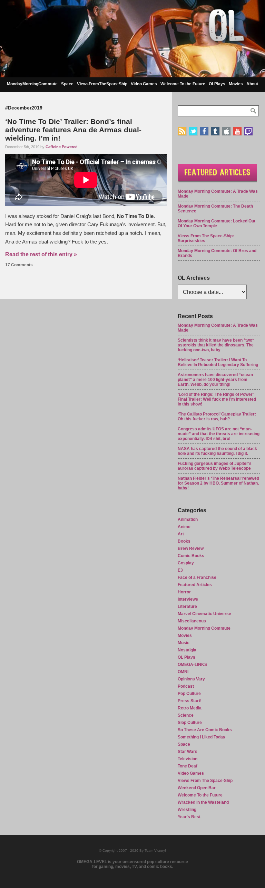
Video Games (144, 84)
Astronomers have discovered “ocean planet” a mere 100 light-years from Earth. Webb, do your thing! (215, 379)
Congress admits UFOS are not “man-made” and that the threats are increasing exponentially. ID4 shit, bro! (218, 434)
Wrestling (187, 809)
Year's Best (189, 816)
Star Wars (187, 751)
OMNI (183, 671)
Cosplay (186, 563)
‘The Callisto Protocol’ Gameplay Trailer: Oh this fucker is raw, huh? (217, 416)
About (252, 84)
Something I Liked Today (201, 737)
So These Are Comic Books (205, 729)
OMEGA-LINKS (192, 664)
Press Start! (190, 700)
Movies (236, 84)
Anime (184, 526)
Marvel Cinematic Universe (204, 613)
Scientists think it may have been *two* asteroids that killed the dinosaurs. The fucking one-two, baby (216, 345)
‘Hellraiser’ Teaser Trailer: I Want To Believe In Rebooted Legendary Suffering (218, 362)
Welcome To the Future (182, 84)
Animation (188, 519)
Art (181, 534)
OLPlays (217, 84)
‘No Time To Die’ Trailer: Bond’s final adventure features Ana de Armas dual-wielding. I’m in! (73, 129)
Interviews (188, 599)
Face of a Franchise (197, 577)
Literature (187, 606)
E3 (180, 570)
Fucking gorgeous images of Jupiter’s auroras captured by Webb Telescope (215, 466)
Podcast (186, 686)
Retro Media (190, 708)
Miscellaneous (192, 621)
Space (67, 84)
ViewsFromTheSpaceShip (102, 84)
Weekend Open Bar (197, 787)
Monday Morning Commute (204, 628)
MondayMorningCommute (32, 84)
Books (184, 541)
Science (186, 715)
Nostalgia (187, 650)
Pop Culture (189, 693)
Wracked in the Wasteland (203, 802)
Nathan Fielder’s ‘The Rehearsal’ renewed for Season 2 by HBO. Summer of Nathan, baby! (218, 483)
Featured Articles (195, 584)
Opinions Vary (191, 679)
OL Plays (186, 657)
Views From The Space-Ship (205, 780)
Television (187, 758)
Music (183, 642)
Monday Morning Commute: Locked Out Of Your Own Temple (216, 223)
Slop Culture (190, 722)
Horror (184, 592)
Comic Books (191, 555)
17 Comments (19, 264)
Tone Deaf (187, 766)
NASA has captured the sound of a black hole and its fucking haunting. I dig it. (217, 451)
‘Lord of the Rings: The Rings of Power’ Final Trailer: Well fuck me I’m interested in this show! (217, 399)
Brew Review (191, 548)
